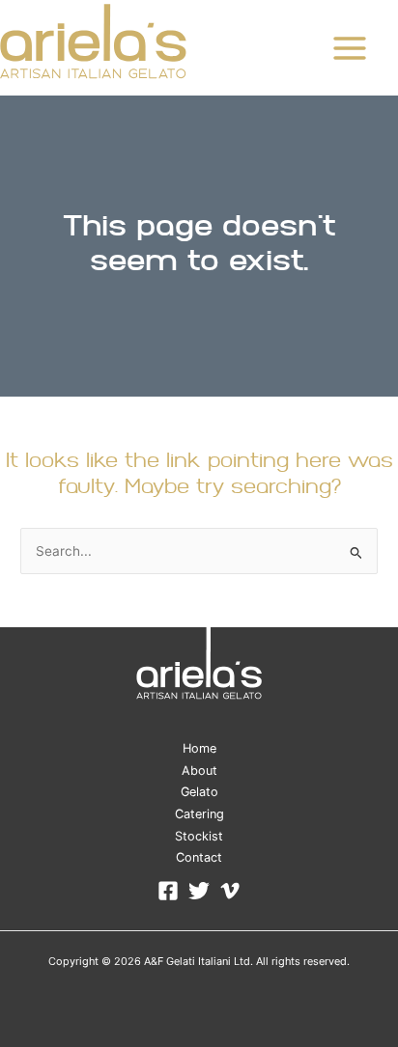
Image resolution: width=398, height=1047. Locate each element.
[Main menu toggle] (350, 47)
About (199, 770)
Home (199, 748)
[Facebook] (168, 890)
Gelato (199, 792)
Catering (199, 814)
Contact (199, 857)
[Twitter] (199, 890)
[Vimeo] (230, 890)
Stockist (199, 836)
